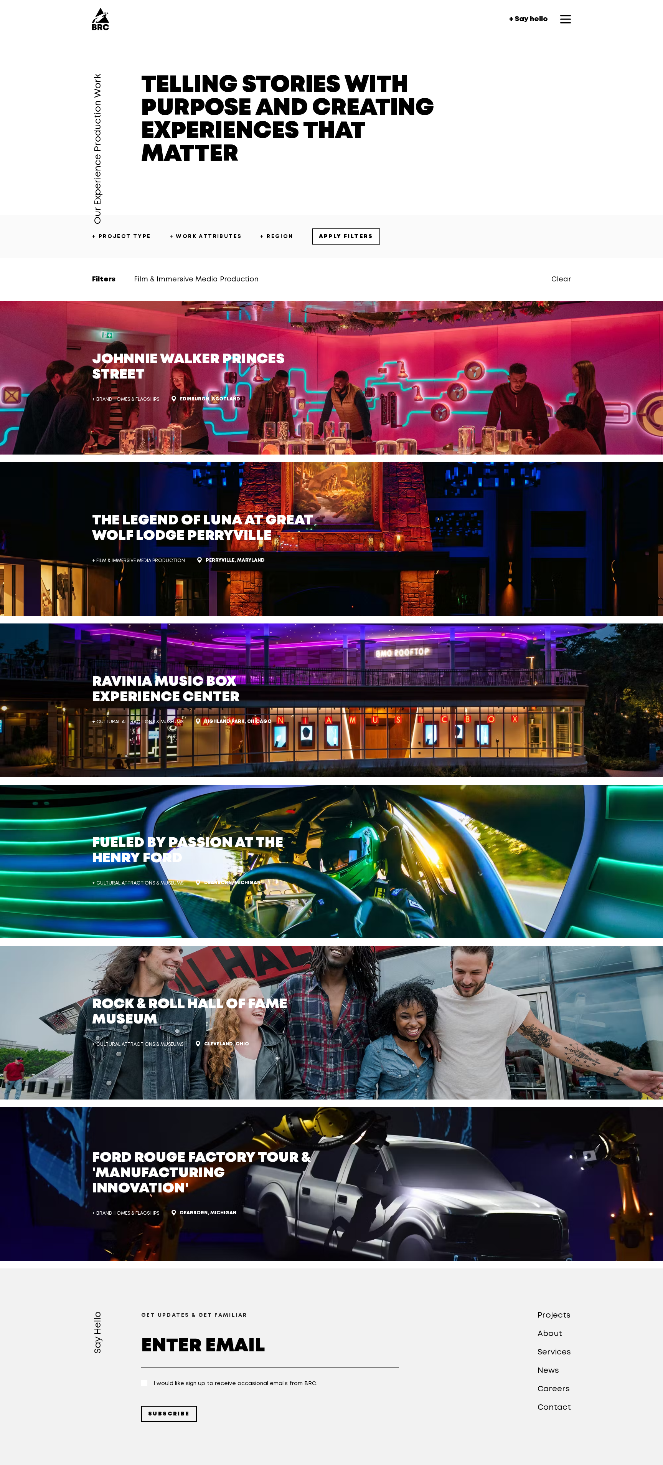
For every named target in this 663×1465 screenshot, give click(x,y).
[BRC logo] (100, 19)
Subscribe (169, 1414)
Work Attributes (206, 236)
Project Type (121, 236)
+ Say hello (528, 19)
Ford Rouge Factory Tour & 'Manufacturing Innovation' (201, 1173)
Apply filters (346, 236)
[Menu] (565, 19)
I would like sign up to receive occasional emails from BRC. (235, 1383)
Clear (561, 279)
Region (276, 236)
